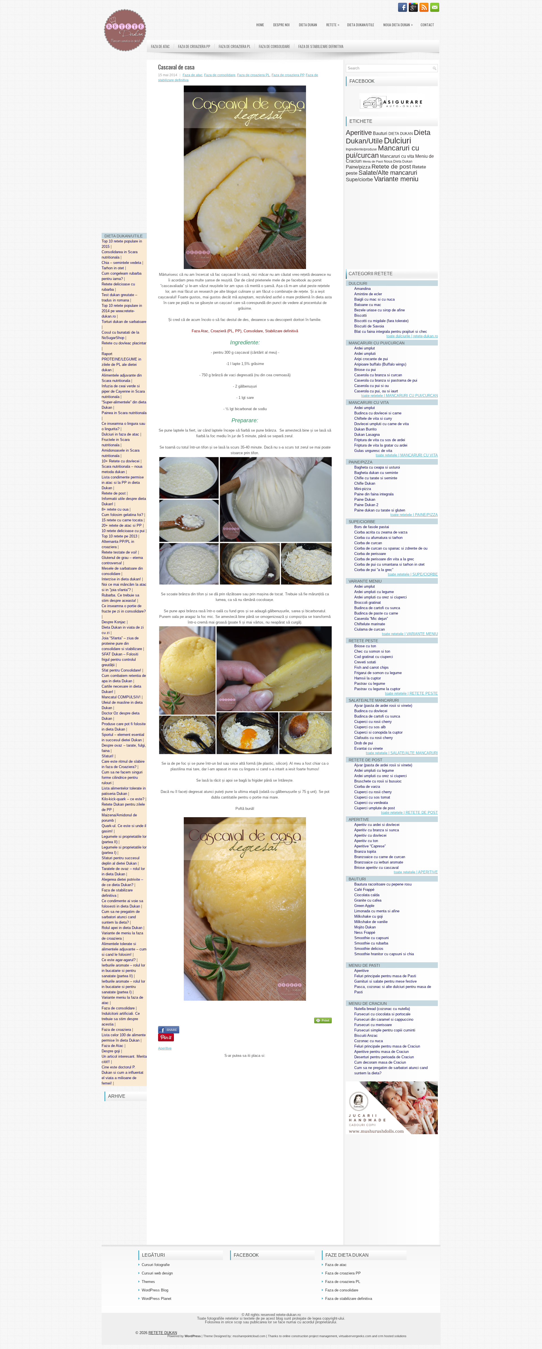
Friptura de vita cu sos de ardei (379, 440)
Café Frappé (364, 889)
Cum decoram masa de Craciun (380, 1062)
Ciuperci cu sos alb (370, 727)
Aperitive (165, 1048)
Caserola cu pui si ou (371, 386)
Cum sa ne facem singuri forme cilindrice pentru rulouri (122, 777)
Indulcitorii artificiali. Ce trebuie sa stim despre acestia (121, 1018)
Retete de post (114, 493)
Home (260, 24)
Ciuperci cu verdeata (371, 803)
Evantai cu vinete (368, 748)
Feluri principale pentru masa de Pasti (385, 976)
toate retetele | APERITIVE (416, 872)
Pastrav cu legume (369, 683)
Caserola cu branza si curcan (378, 375)
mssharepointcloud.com (249, 1336)
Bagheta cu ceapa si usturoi (377, 467)
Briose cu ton (365, 646)
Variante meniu (396, 179)
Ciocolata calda (366, 895)
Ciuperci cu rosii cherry (373, 722)
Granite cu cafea (367, 900)
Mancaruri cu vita (397, 156)
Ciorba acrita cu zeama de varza (380, 532)
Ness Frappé (364, 932)
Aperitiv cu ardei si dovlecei (376, 825)
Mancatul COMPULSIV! (122, 697)
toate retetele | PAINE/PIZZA (414, 515)
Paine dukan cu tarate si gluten (379, 510)
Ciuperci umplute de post (374, 808)
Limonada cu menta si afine (376, 911)
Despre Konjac (114, 622)
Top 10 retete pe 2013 (120, 536)
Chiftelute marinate (369, 624)
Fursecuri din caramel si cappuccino (383, 1019)
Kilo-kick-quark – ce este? (123, 799)
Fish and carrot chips (371, 667)
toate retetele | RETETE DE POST (409, 812)
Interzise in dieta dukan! (122, 579)
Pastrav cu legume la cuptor (377, 689)
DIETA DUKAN (308, 24)
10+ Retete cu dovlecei (121, 461)
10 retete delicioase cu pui (124, 531)
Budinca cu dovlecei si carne (377, 413)
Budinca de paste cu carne (376, 613)
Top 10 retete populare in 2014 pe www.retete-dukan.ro (122, 310)
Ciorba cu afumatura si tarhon (378, 537)
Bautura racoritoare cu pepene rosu (383, 884)
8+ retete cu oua (116, 509)
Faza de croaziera (117, 1029)
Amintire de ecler (368, 294)
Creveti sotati (365, 662)
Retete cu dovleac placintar (124, 343)
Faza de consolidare (119, 1008)
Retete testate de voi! (120, 552)
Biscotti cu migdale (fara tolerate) (381, 321)
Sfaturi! (108, 756)
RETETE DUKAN (162, 1333)
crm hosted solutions (392, 1336)
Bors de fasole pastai (371, 527)
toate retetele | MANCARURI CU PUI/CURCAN (399, 395)
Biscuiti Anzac (366, 1035)
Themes (148, 1282)
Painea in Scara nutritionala (124, 413)
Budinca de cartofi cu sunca (377, 608)
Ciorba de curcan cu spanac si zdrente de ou (390, 548)
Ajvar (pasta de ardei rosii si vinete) (383, 705)
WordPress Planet (156, 1298)
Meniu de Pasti (373, 161)
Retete (332, 24)
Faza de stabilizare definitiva (320, 46)
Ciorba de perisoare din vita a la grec (384, 559)
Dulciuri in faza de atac (121, 434)
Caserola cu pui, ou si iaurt (376, 391)
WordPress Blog (155, 1290)
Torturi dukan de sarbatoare (124, 322)
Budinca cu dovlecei (370, 711)
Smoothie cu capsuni (371, 938)
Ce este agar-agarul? (119, 960)
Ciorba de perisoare (370, 554)
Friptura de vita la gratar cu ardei (380, 445)
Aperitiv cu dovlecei (370, 835)
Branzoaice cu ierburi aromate (378, 862)
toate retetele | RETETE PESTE (411, 693)
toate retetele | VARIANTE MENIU (410, 634)
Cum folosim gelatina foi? (123, 515)
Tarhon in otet (113, 268)
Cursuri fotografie (156, 1265)
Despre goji (111, 1051)
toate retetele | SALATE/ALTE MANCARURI (402, 753)
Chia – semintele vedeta (122, 263)
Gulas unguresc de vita (373, 451)
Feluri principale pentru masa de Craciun (387, 1046)
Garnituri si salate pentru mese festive (385, 981)
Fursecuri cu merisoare (373, 1025)
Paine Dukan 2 (366, 505)
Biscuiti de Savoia (369, 326)
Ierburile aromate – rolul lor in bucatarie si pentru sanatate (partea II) (123, 970)
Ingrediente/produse (361, 149)
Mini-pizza (362, 489)
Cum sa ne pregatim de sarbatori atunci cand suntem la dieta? (121, 916)
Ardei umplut (364, 348)
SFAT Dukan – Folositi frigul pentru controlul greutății (120, 659)
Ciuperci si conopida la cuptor (378, 732)
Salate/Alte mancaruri (388, 172)
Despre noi (281, 24)
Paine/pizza (358, 167)
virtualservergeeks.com (355, 1336)
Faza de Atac (113, 1046)
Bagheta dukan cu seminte (376, 473)
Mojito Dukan (365, 927)
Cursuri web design (157, 1273)
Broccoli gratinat (367, 602)
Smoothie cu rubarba (371, 943)
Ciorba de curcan (368, 543)
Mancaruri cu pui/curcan (382, 151)
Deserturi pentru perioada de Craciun (384, 1057)
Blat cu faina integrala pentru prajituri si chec (390, 331)
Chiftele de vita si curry (373, 418)
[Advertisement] (124, 144)
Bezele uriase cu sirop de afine (379, 310)
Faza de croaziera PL (234, 46)
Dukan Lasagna (367, 434)
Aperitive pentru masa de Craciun (381, 1052)
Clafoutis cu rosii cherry (373, 738)
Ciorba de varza (367, 786)
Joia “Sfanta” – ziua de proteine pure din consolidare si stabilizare (122, 643)
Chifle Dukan (364, 483)
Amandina (362, 289)
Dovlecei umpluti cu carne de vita (381, 424)
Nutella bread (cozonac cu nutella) (382, 1009)
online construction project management (310, 1336)
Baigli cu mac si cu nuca (374, 299)
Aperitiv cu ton (366, 841)
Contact (427, 24)
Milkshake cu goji (368, 916)
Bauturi (380, 133)
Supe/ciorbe (359, 179)
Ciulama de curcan (369, 629)
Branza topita (365, 851)
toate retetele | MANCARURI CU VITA (407, 455)
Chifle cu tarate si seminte (375, 478)
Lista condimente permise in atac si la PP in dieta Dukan (123, 482)
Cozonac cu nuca (368, 1041)
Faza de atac (160, 46)
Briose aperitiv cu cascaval (376, 867)
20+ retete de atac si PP (122, 525)
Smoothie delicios (368, 948)
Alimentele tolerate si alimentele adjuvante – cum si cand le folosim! (124, 949)
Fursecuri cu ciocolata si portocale (382, 1014)
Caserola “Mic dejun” (371, 618)
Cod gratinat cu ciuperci (373, 657)
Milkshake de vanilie (371, 922)
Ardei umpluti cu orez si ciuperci (380, 597)
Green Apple (364, 906)
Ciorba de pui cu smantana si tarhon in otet (389, 564)
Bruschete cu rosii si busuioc (378, 781)
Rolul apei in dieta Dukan (122, 928)
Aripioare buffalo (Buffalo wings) (380, 364)
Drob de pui (363, 743)
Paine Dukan (364, 499)
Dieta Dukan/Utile (360, 24)
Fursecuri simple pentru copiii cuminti (384, 1030)
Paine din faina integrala (374, 494)
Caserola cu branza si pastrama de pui (385, 380)
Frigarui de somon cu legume (378, 673)
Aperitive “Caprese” (370, 846)
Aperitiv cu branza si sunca (376, 830)
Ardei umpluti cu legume (374, 592)
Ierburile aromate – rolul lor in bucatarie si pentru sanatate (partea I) (123, 986)
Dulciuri (397, 140)
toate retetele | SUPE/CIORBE (413, 574)
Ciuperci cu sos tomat (372, 797)
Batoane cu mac (367, 305)
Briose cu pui (365, 370)
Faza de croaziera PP (194, 46)
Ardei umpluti (365, 353)
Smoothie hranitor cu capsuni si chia (384, 954)
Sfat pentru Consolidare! (122, 670)
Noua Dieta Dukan (398, 24)
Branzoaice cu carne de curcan (379, 857)
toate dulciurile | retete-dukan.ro (412, 336)
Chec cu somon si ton (372, 651)
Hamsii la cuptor (367, 678)
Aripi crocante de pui (371, 359)
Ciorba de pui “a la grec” (373, 570)
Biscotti (360, 315)
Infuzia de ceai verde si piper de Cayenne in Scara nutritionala (123, 391)
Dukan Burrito (365, 429)
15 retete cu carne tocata (123, 520)
